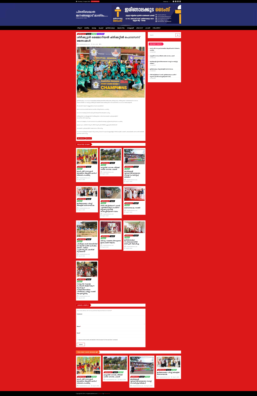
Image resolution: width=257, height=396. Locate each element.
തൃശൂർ (101, 28)
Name (79, 326)
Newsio (100, 393)
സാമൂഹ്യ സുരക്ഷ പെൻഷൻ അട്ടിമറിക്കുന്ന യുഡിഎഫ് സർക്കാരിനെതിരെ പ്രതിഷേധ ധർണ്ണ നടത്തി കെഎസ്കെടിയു (86, 288)
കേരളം (94, 28)
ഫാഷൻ (147, 28)
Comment (79, 314)
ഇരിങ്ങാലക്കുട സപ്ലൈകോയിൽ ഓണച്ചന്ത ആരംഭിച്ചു (131, 242)
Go (177, 35)
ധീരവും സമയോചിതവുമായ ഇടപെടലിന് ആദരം (111, 242)
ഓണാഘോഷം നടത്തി (132, 208)
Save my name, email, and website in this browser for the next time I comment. (98, 339)
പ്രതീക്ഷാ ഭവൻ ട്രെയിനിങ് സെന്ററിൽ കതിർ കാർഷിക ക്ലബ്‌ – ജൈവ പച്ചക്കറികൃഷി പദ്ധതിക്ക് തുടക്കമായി (87, 247)
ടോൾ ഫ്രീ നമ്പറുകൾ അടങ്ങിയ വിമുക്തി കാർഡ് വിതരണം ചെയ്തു (87, 173)
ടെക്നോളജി (130, 28)
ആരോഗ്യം (121, 28)
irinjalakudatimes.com (84, 44)
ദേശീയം (86, 28)
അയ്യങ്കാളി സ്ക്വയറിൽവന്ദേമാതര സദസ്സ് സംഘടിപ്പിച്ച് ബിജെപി (132, 174)
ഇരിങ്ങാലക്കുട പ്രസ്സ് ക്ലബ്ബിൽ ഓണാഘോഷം (85, 204)
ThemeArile (107, 393)
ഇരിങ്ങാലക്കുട (110, 28)
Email (78, 333)
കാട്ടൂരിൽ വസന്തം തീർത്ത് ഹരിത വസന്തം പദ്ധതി (110, 168)
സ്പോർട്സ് (156, 28)
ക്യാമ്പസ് (139, 28)
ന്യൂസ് (79, 28)
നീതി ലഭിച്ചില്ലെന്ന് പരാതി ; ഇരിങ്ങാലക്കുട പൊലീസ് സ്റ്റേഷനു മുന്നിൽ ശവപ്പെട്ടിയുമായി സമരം (110, 208)
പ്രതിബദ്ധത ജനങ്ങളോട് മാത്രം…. (92, 13)
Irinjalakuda (81, 138)
